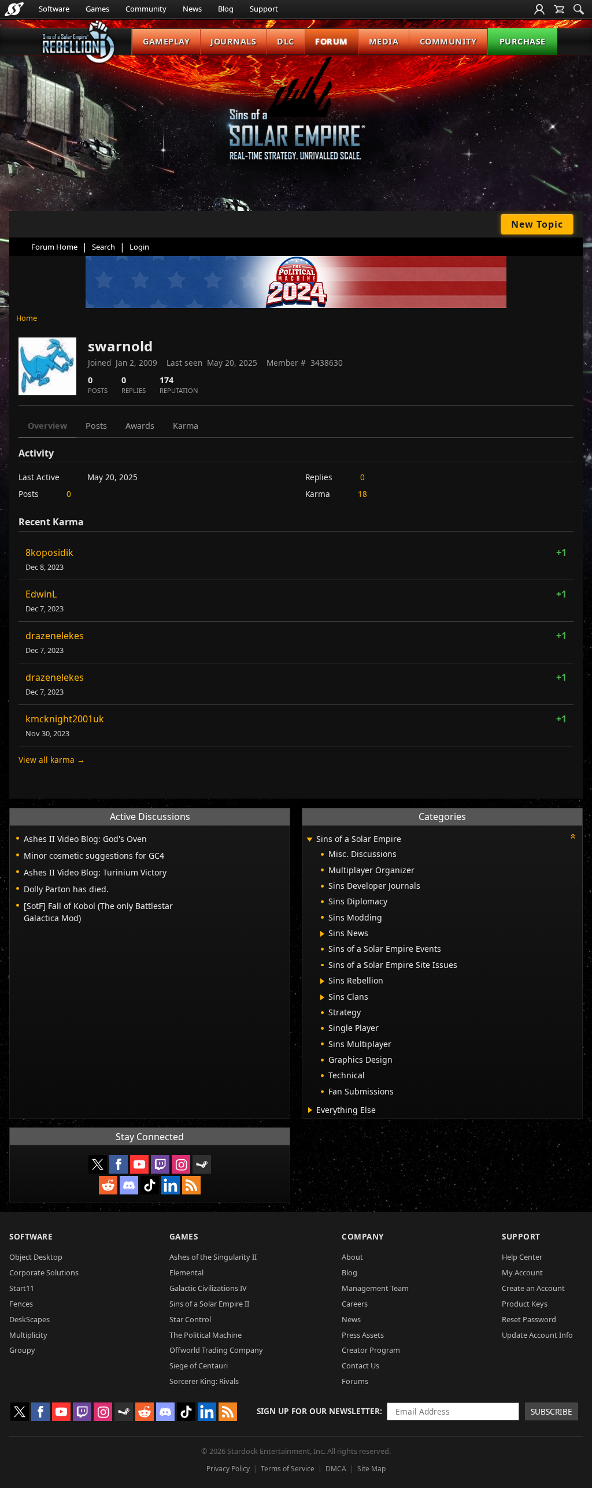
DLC (285, 41)
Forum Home (54, 247)
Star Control (190, 1319)
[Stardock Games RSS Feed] (191, 1185)
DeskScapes (29, 1319)
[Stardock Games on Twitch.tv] (160, 1164)
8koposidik (49, 552)
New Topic (537, 224)
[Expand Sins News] (322, 934)
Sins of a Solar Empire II (209, 1303)
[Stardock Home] (14, 9)
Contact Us (360, 1365)
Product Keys (524, 1303)
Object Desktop (35, 1257)
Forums (355, 1381)
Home (26, 318)
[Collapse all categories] (573, 836)
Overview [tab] (47, 425)
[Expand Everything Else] (310, 1110)
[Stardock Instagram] (181, 1164)
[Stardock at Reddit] (108, 1185)
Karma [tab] (185, 425)
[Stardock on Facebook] (118, 1164)
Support (264, 8)
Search (103, 247)
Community (145, 8)
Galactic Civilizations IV (208, 1288)
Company (363, 1236)
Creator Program (371, 1350)
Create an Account (533, 1288)
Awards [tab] (139, 425)
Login (139, 247)
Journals (233, 41)
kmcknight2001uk (64, 719)
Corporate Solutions (44, 1272)
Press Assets (363, 1335)
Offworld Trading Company (216, 1350)
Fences (21, 1303)
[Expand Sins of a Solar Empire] (309, 840)
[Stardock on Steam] (201, 1164)
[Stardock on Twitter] (97, 1164)
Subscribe (551, 1411)
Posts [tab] (96, 425)
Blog (226, 8)
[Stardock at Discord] (129, 1185)
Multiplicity (28, 1335)
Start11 (21, 1288)
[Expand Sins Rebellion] (322, 981)
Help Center (522, 1257)
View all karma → (51, 759)
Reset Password (529, 1319)
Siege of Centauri (198, 1365)
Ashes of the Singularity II (213, 1257)
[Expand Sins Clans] (322, 997)
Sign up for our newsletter (318, 1410)
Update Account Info (537, 1335)
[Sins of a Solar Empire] (296, 118)
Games (97, 8)
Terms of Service (287, 1469)
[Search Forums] (578, 9)
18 (362, 493)
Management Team (375, 1288)
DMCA (335, 1469)
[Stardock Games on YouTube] (139, 1164)
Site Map (371, 1469)
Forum (331, 41)
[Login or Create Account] (539, 9)
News (192, 8)
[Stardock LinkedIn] (170, 1185)
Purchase (523, 41)
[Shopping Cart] (559, 9)
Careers (355, 1303)
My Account (522, 1272)
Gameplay (166, 41)
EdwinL (41, 594)
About (352, 1257)
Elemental (186, 1272)
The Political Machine (205, 1335)
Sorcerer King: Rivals (204, 1381)
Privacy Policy (228, 1469)
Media (384, 41)
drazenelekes (54, 635)
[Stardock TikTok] (149, 1185)
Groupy (22, 1350)
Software (54, 8)
